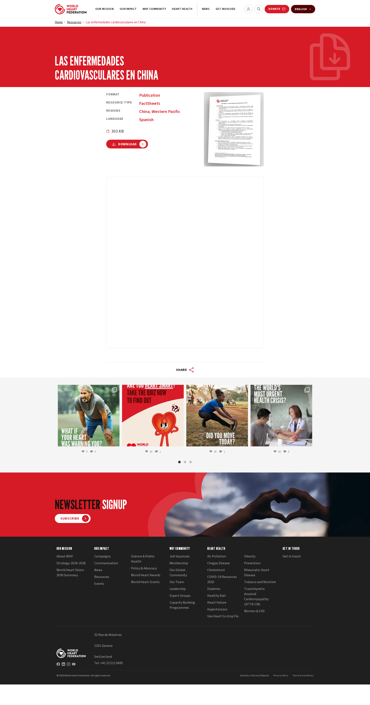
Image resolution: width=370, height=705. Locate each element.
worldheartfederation (88, 389)
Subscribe (69, 518)
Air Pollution (216, 556)
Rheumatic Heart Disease (256, 573)
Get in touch (292, 556)
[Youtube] (73, 664)
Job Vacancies (180, 556)
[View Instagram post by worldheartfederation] (115, 441)
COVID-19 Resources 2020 (222, 579)
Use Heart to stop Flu (223, 616)
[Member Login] (248, 9)
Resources (74, 22)
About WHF (65, 556)
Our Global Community (178, 573)
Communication (106, 563)
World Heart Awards (145, 575)
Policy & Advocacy (144, 568)
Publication (149, 95)
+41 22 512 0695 (111, 663)
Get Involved (225, 9)
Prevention (252, 563)
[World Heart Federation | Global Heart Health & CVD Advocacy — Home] (71, 9)
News (206, 9)
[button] (179, 462)
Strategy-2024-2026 (71, 563)
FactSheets (149, 104)
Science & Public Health (143, 559)
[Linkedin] (63, 664)
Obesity (249, 556)
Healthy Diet (216, 595)
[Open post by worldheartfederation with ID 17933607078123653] (153, 415)
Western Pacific (166, 112)
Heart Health (182, 9)
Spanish (146, 120)
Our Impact (128, 9)
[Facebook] (58, 664)
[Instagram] (68, 664)
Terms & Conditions (302, 675)
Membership (179, 563)
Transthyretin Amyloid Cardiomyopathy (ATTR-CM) (256, 597)
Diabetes (213, 589)
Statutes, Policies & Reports (254, 675)
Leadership (178, 589)
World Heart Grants (145, 582)
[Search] (258, 9)
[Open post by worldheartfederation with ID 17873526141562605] (217, 415)
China (144, 112)
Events (99, 583)
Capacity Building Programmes (182, 605)
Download (127, 144)
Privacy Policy (280, 675)
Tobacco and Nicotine (260, 582)
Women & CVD (254, 611)
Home (59, 22)
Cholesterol (216, 570)
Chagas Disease (218, 563)
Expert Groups (180, 595)
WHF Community (154, 9)
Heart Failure (216, 602)
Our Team (177, 582)
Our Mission (104, 9)
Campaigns (102, 556)
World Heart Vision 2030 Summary (70, 573)
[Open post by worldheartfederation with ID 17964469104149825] (281, 415)
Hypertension (217, 609)
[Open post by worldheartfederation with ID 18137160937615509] (88, 415)
